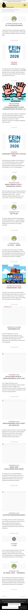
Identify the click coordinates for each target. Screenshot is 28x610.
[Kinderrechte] (14, 315)
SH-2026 (20, 23)
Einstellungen (22, 607)
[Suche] (21, 5)
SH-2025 (17, 571)
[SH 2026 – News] (14, 238)
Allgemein (8, 23)
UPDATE (14, 64)
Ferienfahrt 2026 (14, 288)
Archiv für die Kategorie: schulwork (10, 9)
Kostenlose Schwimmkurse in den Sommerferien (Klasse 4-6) (14, 107)
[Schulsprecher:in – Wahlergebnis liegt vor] (14, 363)
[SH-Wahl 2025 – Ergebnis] (14, 566)
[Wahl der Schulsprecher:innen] (14, 453)
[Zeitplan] (14, 207)
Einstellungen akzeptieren (14, 604)
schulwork (15, 23)
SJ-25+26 (17, 374)
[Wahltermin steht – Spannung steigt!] (14, 178)
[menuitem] (21, 5)
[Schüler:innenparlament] (14, 501)
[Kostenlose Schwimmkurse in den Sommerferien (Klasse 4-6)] (14, 91)
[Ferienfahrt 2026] (14, 274)
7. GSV (14, 545)
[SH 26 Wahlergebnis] (14, 18)
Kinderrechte (10, 327)
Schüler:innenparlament (14, 515)
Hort (13, 286)
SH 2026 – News (14, 245)
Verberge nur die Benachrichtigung (10, 607)
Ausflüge (9, 286)
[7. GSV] (14, 539)
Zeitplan (14, 213)
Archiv (11, 103)
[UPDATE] (14, 51)
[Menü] (24, 5)
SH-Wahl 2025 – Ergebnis (14, 573)
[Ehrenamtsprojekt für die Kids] (14, 141)
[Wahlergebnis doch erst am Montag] (14, 409)
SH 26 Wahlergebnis (14, 25)
